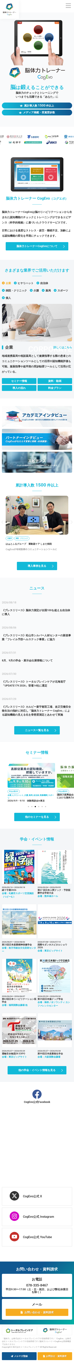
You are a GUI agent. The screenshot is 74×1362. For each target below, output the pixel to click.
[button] (2, 522)
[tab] (6, 283)
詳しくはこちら (63, 347)
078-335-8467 (37, 1285)
